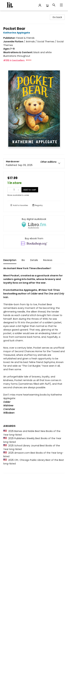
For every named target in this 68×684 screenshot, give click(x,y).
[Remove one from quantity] (10, 190)
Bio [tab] (23, 260)
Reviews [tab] (47, 260)
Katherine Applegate (16, 32)
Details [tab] (34, 260)
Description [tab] (9, 260)
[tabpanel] (34, 370)
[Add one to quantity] (18, 190)
